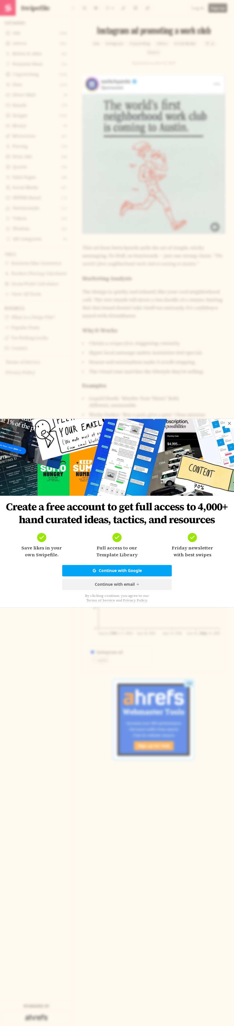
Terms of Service (100, 600)
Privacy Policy (135, 600)
